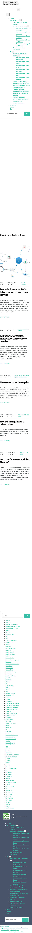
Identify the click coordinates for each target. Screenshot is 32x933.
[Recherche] (27, 114)
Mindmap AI (9, 794)
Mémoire (8, 788)
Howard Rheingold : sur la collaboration (12, 423)
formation (20, 329)
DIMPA (7, 687)
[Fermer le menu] (8, 14)
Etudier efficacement (11, 723)
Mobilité (8, 804)
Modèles (8, 806)
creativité (8, 677)
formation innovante (11, 739)
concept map (9, 666)
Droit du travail (9, 695)
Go (27, 615)
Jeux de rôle (9, 772)
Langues (8, 778)
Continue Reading (4, 317)
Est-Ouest (8, 721)
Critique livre (9, 679)
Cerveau (8, 644)
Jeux (7, 770)
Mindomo (8, 802)
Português (16, 930)
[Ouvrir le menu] (18, 9)
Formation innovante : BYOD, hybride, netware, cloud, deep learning (14, 292)
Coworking (8, 674)
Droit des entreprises (11, 693)
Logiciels (20, 330)
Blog (7, 636)
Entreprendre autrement (12, 709)
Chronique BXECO (10, 648)
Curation (8, 681)
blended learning (10, 634)
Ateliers (7, 630)
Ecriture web (9, 701)
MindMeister (9, 800)
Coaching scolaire (10, 654)
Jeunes (7, 766)
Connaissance (9, 668)
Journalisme (26, 329)
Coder (7, 656)
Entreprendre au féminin (12, 707)
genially (8, 741)
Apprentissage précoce (12, 628)
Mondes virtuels (10, 808)
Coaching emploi (10, 652)
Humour (8, 749)
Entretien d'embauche (11, 713)
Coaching (8, 650)
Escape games (9, 719)
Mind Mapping (9, 792)
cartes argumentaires (11, 640)
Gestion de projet (10, 743)
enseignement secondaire (12, 705)
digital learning (9, 685)
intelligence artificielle (11, 756)
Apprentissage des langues (13, 626)
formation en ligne (10, 737)
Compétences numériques (12, 664)
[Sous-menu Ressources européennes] (28, 26)
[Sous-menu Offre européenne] (20, 20)
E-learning (8, 697)
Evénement (8, 727)
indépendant (9, 752)
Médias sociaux (10, 786)
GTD (7, 747)
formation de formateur (12, 735)
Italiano (26, 928)
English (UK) (17, 928)
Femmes (8, 729)
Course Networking (11, 672)
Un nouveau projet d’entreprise (14, 382)
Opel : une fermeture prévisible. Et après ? (15, 461)
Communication (10, 658)
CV (6, 683)
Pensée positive (25, 414)
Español (6, 930)
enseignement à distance (12, 703)
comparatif (8, 662)
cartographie (9, 642)
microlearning (9, 790)
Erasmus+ (8, 717)
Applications (9, 622)
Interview (8, 760)
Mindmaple (8, 796)
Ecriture (8, 699)
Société (19, 416)
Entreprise (26, 375)
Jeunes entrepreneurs (11, 768)
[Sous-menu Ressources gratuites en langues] (18, 56)
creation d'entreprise (11, 675)
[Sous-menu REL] (13, 52)
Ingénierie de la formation (20, 377)
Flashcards (8, 731)
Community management (12, 660)
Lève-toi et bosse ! (10, 780)
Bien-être (8, 632)
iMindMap (8, 751)
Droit (7, 691)
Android (8, 620)
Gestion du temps (10, 745)
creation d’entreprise (19, 375)
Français (6, 926)
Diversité (8, 689)
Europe (26, 452)
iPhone (7, 762)
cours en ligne (9, 670)
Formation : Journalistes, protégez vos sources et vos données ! (13, 339)
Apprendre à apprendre (12, 624)
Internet (19, 414)
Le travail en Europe (11, 782)
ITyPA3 (7, 764)
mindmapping (9, 798)
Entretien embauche (11, 715)
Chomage (22, 452)
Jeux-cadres (9, 774)
